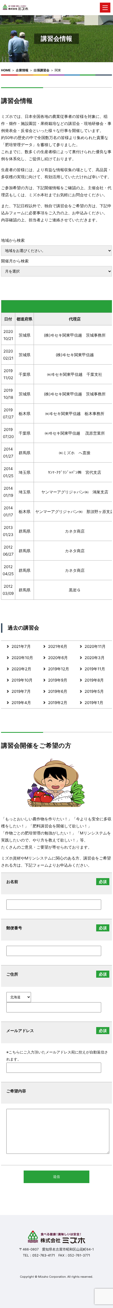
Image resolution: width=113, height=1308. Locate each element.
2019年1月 (94, 702)
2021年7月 (21, 646)
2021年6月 (57, 646)
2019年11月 (95, 668)
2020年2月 (21, 668)
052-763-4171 (43, 1255)
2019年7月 (21, 691)
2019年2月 (57, 702)
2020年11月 (95, 646)
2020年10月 (22, 657)
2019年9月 (57, 680)
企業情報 (22, 70)
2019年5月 (94, 691)
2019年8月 (94, 680)
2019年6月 (57, 691)
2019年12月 (58, 668)
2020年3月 (95, 657)
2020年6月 (58, 657)
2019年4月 (21, 702)
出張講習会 (41, 70)
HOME (6, 70)
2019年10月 (22, 680)
